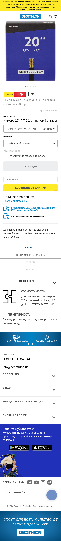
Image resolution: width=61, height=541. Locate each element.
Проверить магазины (15, 201)
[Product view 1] (25, 86)
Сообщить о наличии (30, 188)
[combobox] (30, 129)
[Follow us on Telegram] (49, 482)
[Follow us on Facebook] (29, 482)
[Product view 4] (33, 86)
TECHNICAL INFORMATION (30, 254)
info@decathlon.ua (15, 367)
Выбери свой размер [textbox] (18, 143)
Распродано (30, 166)
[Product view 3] (30, 86)
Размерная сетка (11, 150)
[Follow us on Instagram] (43, 482)
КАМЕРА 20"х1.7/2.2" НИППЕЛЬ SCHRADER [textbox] (31, 128)
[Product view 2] (27, 86)
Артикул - (44, 110)
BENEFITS (30, 247)
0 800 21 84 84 (16, 359)
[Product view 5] (35, 86)
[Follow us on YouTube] (36, 482)
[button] (28, 343)
